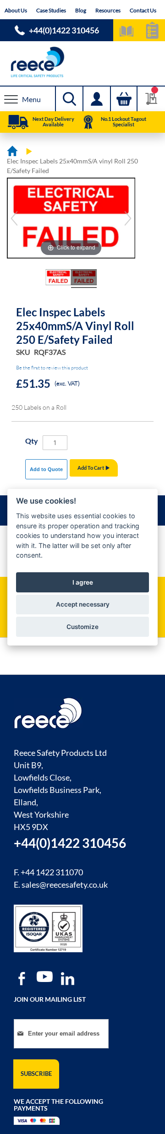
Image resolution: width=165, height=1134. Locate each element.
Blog (80, 10)
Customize (82, 626)
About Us (16, 10)
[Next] (128, 218)
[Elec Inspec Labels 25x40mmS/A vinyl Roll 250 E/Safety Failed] (58, 278)
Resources (108, 10)
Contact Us (143, 10)
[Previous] (14, 218)
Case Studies (51, 10)
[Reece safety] (82, 62)
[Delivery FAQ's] (18, 122)
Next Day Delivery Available (53, 121)
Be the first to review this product (52, 367)
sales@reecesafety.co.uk (65, 884)
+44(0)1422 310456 (64, 30)
